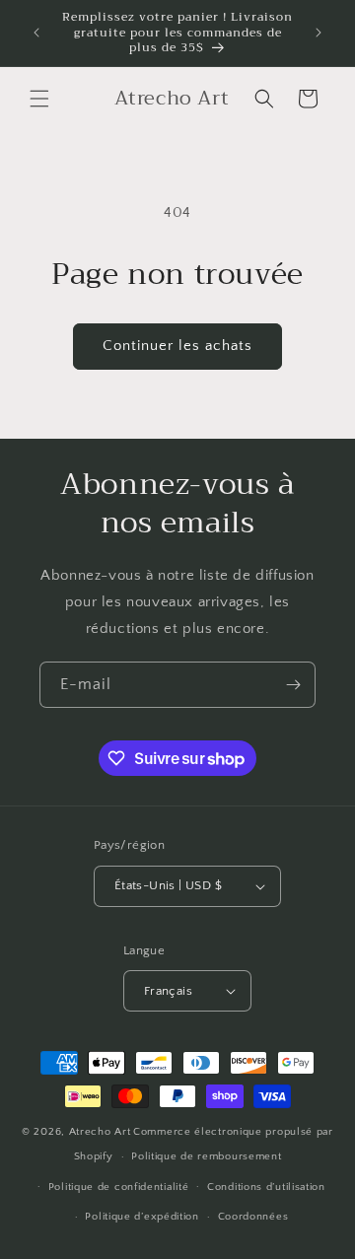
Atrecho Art (100, 1132)
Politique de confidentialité (118, 1187)
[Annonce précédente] (36, 32)
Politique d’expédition (141, 1217)
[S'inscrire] (293, 685)
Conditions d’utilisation (266, 1187)
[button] (39, 98)
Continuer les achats (177, 345)
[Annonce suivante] (318, 32)
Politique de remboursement (206, 1156)
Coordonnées (253, 1217)
